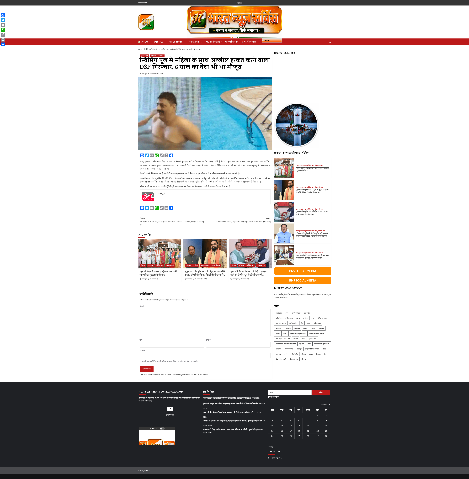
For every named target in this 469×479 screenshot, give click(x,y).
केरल (312, 318)
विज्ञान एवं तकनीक (321, 354)
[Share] (2, 44)
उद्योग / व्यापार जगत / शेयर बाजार (284, 318)
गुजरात (308, 323)
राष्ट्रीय (286, 354)
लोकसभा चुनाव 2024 (307, 354)
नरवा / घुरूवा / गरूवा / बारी (283, 338)
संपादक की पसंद (175, 41)
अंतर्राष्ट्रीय (279, 313)
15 (317, 425)
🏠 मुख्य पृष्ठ (143, 41)
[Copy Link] (2, 34)
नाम (141, 340)
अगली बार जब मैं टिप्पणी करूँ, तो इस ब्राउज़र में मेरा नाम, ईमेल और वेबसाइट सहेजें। (170, 361)
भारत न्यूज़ (144, 74)
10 (272, 425)
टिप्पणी (142, 306)
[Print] (2, 39)
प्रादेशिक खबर (144, 56)
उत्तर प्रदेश (307, 313)
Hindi (267, 40)
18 (282, 431)
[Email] (2, 24)
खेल (302, 323)
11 (282, 425)
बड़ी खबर (153, 56)
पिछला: (172, 221)
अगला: (243, 220)
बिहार (309, 344)
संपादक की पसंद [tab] (292, 153)
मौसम (324, 349)
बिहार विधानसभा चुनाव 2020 (321, 344)
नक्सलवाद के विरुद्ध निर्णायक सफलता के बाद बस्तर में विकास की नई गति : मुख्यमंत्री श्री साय (312, 257)
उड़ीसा (298, 318)
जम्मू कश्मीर (297, 328)
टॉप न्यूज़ (143, 265)
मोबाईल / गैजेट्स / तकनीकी (312, 349)
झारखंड (305, 328)
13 (299, 425)
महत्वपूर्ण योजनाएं (231, 41)
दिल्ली (285, 333)
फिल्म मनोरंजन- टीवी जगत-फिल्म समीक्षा (286, 344)
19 (291, 431)
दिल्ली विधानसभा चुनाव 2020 (297, 333)
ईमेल (208, 340)
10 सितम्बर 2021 (154, 74)
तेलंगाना (278, 333)
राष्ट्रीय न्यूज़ (159, 41)
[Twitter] (2, 20)
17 (272, 431)
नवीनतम (295, 338)
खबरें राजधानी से (293, 323)
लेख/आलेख (295, 354)
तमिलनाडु (321, 328)
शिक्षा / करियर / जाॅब (320, 231)
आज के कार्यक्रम (296, 313)
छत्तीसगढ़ (150, 265)
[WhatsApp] (2, 29)
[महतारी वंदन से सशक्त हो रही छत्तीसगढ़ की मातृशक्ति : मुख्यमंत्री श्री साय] (159, 253)
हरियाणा (304, 359)
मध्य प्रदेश (278, 349)
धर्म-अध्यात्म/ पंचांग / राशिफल (316, 333)
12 (291, 425)
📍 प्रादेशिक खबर (248, 41)
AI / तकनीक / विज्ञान (214, 41)
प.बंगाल (303, 338)
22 (317, 431)
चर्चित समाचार (317, 323)
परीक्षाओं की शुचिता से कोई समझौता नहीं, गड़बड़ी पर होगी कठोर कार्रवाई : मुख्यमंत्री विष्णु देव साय (312, 235)
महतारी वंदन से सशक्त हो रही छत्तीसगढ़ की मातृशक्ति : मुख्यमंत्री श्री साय (158, 273)
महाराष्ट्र (299, 349)
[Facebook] (2, 15)
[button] (329, 42)
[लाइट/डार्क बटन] (239, 3)
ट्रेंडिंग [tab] (305, 153)
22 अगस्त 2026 (154, 279)
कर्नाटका (305, 318)
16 (326, 425)
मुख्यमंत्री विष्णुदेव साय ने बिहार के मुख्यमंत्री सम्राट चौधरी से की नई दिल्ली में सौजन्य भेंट (205, 273)
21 (308, 431)
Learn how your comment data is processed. (190, 374)
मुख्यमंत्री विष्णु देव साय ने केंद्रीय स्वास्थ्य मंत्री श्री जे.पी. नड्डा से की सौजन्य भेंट (248, 273)
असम (286, 313)
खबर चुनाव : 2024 (281, 323)
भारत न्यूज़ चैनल (194, 41)
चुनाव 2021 (279, 328)
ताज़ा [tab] (278, 153)
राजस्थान (161, 56)
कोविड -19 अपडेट (322, 318)
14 (308, 425)
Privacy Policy (143, 470)
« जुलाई (270, 447)
